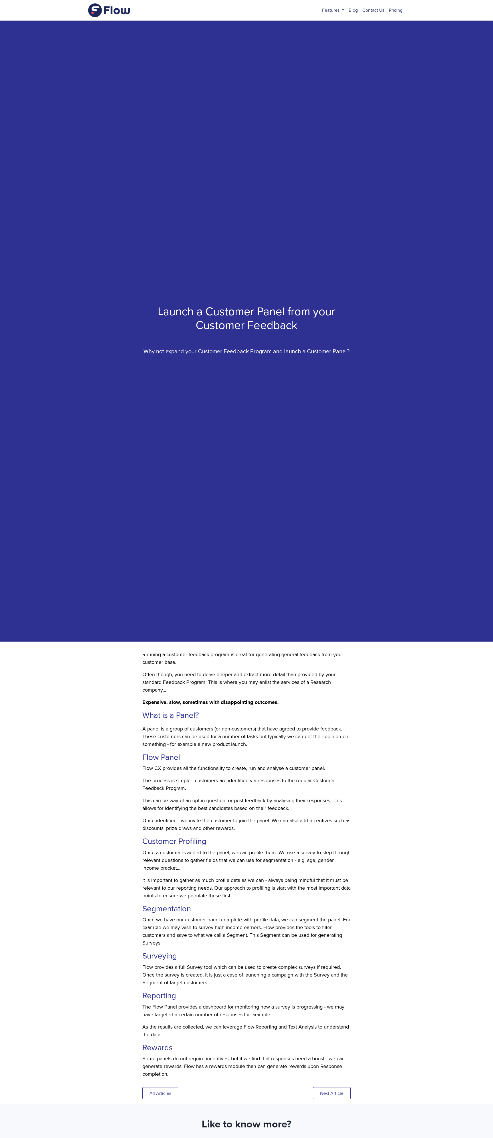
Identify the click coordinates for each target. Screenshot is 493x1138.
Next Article (332, 1093)
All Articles (160, 1093)
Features (331, 10)
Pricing (396, 10)
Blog (353, 10)
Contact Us (373, 10)
